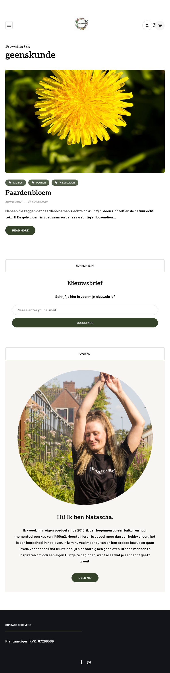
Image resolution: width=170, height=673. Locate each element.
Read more (20, 230)
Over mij (85, 577)
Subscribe (85, 323)
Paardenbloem (28, 193)
